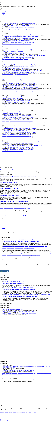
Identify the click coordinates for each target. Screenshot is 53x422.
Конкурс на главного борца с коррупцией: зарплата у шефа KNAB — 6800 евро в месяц (18, 42)
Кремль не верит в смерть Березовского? (9, 195)
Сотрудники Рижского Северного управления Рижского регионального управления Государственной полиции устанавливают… (25, 55)
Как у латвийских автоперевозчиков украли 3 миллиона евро (15, 163)
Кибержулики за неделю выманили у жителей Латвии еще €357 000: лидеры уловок (17, 121)
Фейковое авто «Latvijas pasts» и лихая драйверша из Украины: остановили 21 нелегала (17, 147)
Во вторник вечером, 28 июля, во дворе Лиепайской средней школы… (14, 130)
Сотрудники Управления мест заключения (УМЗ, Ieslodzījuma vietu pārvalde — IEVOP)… (18, 40)
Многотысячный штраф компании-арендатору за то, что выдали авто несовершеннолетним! (18, 370)
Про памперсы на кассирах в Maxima (9, 182)
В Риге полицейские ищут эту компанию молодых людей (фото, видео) (15, 68)
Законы (3, 402)
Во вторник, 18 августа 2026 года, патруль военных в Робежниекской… (15, 74)
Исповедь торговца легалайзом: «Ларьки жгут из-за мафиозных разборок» (18, 169)
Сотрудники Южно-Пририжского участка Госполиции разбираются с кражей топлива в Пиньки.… (20, 104)
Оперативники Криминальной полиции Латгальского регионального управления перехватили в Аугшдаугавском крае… (23, 62)
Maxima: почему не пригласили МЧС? (9, 188)
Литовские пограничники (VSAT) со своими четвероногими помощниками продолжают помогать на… (20, 89)
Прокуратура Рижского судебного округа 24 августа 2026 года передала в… (15, 25)
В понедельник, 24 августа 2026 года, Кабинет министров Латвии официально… (16, 44)
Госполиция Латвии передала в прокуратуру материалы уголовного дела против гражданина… (19, 66)
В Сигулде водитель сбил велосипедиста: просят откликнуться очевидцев (15, 106)
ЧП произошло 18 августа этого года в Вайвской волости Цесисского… (15, 59)
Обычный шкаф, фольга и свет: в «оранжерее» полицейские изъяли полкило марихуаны (18, 27)
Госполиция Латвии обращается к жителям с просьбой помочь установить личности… (17, 115)
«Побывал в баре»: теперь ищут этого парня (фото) (12, 109)
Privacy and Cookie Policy (4, 420)
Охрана (3, 13)
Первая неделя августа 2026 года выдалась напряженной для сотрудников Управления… (18, 92)
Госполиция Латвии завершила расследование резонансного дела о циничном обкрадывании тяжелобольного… (22, 141)
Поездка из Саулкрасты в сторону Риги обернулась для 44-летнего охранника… (16, 126)
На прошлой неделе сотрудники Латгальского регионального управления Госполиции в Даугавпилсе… (20, 36)
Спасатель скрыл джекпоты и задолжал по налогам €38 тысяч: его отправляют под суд (18, 117)
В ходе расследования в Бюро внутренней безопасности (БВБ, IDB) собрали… (16, 119)
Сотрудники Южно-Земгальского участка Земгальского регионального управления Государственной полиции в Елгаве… (24, 47)
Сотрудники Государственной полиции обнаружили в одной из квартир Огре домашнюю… (18, 29)
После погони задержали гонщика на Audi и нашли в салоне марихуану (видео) (17, 49)
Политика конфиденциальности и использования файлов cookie (11, 419)
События (4, 11)
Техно (3, 12)
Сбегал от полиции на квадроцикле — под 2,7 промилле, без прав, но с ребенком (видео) (18, 57)
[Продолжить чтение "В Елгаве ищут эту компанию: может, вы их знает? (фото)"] (13, 281)
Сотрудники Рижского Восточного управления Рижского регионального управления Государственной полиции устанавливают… (25, 111)
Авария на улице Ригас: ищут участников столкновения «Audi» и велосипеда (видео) (17, 136)
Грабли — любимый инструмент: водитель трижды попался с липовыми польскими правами (19, 132)
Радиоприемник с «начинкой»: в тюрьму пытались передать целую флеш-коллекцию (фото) (19, 38)
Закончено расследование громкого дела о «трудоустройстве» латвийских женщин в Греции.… (19, 85)
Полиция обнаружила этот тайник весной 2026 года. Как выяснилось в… (15, 96)
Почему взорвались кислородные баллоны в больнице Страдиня (15, 208)
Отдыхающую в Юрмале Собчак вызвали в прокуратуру (13, 215)
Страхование (4, 14)
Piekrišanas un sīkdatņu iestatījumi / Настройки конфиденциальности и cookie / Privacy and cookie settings (18, 412)
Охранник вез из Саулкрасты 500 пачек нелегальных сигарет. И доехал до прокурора (18, 124)
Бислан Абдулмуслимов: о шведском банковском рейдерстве (14, 201)
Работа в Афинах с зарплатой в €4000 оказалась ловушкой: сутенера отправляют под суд (18, 83)
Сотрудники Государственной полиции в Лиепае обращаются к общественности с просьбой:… (19, 100)
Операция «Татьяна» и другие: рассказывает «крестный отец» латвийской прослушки (20, 158)
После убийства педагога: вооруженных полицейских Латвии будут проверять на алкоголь (19, 128)
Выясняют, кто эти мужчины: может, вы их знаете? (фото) (13, 98)
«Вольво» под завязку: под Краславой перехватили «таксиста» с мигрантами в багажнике (19, 72)
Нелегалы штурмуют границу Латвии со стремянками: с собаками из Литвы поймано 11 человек (20, 87)
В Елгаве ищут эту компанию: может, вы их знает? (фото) (12, 309)
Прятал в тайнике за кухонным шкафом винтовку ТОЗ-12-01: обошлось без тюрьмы (17, 94)
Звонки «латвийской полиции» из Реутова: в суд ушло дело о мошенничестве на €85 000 (18, 23)
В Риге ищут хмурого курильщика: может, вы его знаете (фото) (14, 53)
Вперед (3, 228)
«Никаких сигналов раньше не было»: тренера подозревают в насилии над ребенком (17, 143)
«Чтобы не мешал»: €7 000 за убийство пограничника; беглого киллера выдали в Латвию (18, 64)
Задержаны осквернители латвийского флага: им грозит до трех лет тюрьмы (16, 34)
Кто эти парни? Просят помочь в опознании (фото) (12, 113)
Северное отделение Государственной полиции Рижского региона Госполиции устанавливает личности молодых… (23, 70)
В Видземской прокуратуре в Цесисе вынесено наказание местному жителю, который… (18, 134)
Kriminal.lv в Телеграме (5, 271)
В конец (3, 229)
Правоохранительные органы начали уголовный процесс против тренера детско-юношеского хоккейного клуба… (22, 145)
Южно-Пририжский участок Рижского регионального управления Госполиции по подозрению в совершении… (22, 32)
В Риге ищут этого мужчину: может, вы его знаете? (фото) (12, 79)
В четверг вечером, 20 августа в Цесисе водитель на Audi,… (13, 51)
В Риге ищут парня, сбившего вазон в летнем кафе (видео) (12, 151)
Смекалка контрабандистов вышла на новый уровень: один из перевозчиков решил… (17, 149)
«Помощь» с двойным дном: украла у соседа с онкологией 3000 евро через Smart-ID (17, 139)
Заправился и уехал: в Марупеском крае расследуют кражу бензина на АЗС (16, 102)
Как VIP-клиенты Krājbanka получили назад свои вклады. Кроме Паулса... (18, 176)
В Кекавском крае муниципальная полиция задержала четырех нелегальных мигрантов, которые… (20, 77)
